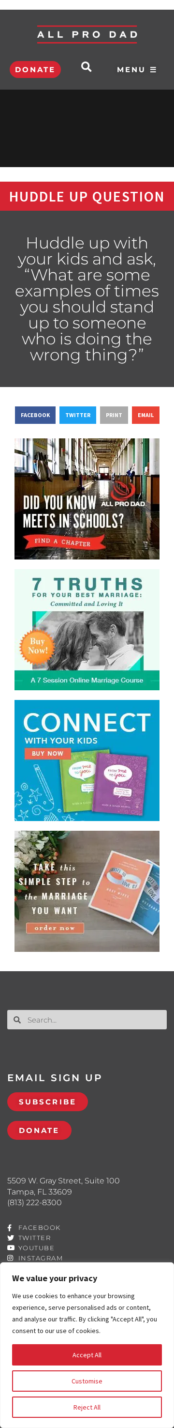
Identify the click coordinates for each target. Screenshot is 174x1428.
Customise (87, 1381)
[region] (87, 1345)
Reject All (87, 1407)
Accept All (87, 1354)
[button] (86, 67)
